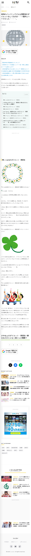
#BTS (8, 447)
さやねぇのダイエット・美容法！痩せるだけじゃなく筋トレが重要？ (15, 103)
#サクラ (20, 450)
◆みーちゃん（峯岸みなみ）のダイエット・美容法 (15, 115)
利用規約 (6, 542)
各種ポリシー (14, 542)
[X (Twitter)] (11, 546)
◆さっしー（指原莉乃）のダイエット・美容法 (14, 118)
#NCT (15, 450)
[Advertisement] (15, 147)
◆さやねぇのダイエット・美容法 (11, 106)
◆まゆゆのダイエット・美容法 (11, 109)
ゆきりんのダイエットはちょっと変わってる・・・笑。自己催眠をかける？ (14, 121)
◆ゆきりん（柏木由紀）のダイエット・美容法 (14, 124)
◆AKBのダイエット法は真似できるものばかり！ (15, 127)
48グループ (4, 11)
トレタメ (15, 538)
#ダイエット (9, 450)
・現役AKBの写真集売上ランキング (10, 62)
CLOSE (26, 94)
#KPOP (26, 447)
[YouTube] (15, 546)
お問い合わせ (23, 542)
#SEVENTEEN (14, 447)
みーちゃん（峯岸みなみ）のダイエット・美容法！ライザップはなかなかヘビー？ (15, 112)
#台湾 (21, 447)
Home (2, 7)
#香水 (3, 450)
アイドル (7, 7)
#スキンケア (4, 453)
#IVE (3, 447)
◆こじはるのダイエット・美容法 (11, 100)
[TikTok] (19, 546)
